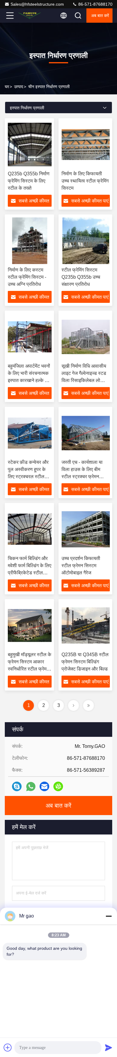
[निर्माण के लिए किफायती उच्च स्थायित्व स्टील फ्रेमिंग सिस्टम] (86, 144)
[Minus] (108, 916)
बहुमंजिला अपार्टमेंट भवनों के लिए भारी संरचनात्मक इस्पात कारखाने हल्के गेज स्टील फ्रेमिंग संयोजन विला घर (29, 380)
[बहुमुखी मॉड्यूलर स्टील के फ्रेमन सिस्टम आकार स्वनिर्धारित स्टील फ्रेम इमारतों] (30, 625)
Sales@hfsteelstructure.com (37, 4)
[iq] (58, 786)
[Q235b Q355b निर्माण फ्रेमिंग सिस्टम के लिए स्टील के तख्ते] (30, 144)
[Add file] (8, 1047)
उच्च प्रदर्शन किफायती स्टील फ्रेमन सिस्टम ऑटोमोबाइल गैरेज (81, 565)
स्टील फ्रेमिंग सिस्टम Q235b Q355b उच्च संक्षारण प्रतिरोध (81, 277)
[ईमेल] (44, 786)
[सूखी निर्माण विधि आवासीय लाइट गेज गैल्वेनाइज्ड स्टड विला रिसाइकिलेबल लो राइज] (86, 337)
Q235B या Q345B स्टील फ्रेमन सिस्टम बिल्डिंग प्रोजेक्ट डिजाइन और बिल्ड (85, 661)
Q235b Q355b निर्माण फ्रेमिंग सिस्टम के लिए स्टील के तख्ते (29, 181)
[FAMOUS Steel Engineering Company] (30, 15)
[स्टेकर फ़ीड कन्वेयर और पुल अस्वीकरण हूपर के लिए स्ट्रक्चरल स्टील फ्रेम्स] (30, 433)
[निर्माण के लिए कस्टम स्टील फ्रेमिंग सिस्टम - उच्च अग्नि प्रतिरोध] (30, 240)
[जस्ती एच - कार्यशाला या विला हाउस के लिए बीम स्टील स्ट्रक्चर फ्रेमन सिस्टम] (86, 433)
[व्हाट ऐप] (31, 786)
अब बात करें (100, 15)
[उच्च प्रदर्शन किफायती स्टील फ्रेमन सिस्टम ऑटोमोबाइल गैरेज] (86, 529)
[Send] (108, 1047)
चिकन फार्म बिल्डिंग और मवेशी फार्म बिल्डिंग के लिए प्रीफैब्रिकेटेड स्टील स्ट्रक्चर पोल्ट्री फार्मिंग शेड (29, 573)
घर (7, 86)
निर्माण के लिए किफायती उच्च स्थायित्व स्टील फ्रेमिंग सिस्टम (85, 181)
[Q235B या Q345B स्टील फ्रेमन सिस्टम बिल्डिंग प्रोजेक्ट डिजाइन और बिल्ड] (86, 625)
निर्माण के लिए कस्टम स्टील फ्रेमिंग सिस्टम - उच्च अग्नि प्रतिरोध (27, 277)
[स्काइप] (17, 786)
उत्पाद (18, 86)
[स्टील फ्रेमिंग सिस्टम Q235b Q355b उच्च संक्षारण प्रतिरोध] (86, 240)
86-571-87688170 (94, 4)
